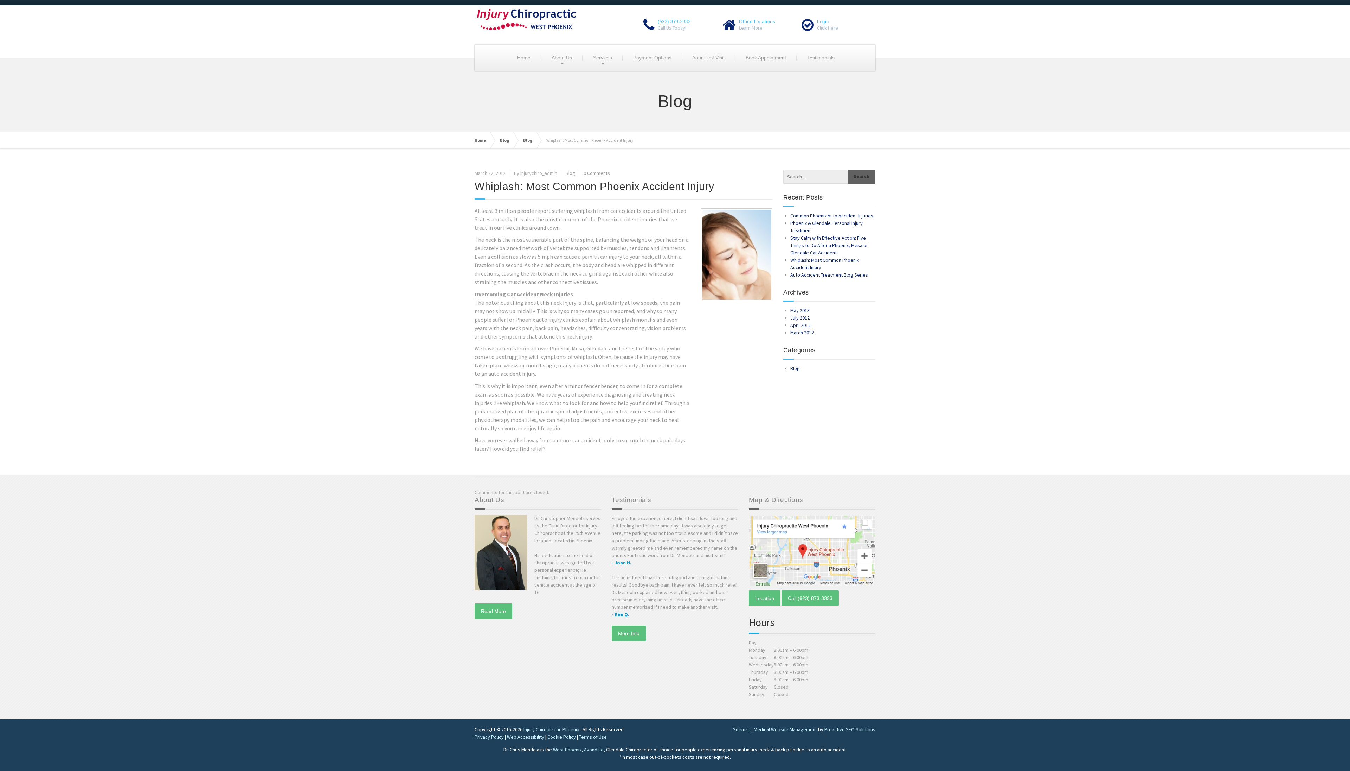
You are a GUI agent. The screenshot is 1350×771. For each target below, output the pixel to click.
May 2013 (800, 310)
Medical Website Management (785, 729)
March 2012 (802, 332)
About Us (562, 58)
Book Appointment (766, 58)
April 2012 (800, 325)
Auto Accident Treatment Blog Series (829, 275)
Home (524, 58)
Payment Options (652, 58)
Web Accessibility (525, 737)
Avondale (594, 749)
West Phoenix (567, 749)
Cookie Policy (561, 737)
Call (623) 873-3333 (810, 598)
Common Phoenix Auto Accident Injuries (831, 216)
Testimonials (821, 58)
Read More (493, 611)
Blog (504, 140)
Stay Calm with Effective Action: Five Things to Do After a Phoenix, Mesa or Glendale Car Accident (829, 245)
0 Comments (597, 173)
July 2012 (800, 318)
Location (764, 598)
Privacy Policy (489, 737)
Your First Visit (709, 58)
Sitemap (742, 729)
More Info (628, 633)
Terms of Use (593, 737)
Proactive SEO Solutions (849, 729)
